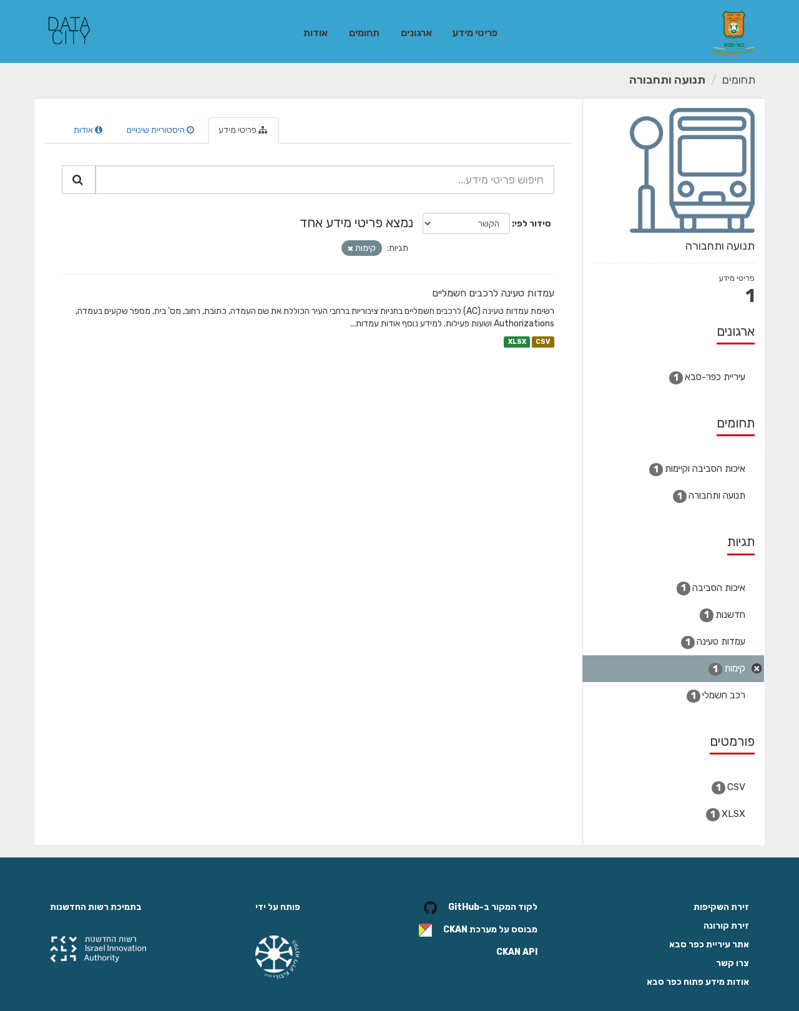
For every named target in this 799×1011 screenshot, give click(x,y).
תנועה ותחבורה (667, 80)
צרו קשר (732, 963)
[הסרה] (350, 249)
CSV (543, 342)
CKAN (455, 930)
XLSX (517, 342)
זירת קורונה (726, 926)
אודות (315, 33)
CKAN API (516, 952)
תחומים (364, 33)
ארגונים (416, 33)
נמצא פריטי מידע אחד (356, 222)
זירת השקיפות (721, 907)
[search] (79, 179)
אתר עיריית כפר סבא (709, 944)
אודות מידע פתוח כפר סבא (698, 982)
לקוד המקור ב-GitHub (492, 907)
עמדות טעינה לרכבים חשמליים (493, 293)
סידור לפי (532, 223)
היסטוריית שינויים (157, 130)
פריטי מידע (475, 33)
